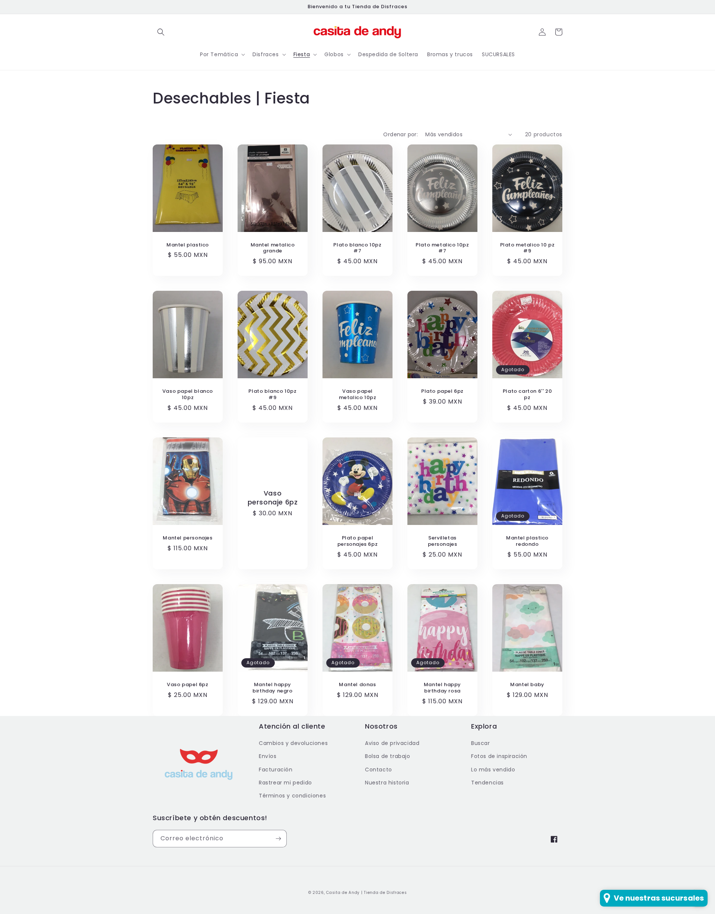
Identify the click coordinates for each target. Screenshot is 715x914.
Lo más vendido (493, 769)
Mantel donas (357, 685)
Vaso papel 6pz (187, 685)
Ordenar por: (400, 134)
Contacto (378, 769)
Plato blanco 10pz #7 (357, 248)
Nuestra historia (387, 782)
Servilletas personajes (442, 541)
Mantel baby (527, 685)
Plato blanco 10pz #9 (272, 394)
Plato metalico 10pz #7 (442, 248)
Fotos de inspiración (499, 756)
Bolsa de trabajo (387, 756)
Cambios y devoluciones (293, 743)
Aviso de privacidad (392, 743)
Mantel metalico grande (273, 248)
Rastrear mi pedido (285, 782)
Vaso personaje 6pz (273, 497)
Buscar (480, 743)
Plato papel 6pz (442, 391)
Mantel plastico (187, 245)
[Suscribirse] (278, 838)
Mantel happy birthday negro (272, 688)
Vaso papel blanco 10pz (187, 394)
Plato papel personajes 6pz (357, 541)
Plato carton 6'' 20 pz (527, 394)
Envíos (268, 756)
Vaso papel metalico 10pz (357, 394)
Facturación (276, 769)
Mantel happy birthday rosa (442, 688)
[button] (161, 32)
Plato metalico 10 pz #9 (527, 248)
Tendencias (487, 782)
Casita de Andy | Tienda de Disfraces (366, 892)
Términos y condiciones (292, 795)
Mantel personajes (187, 538)
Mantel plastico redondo (527, 541)
